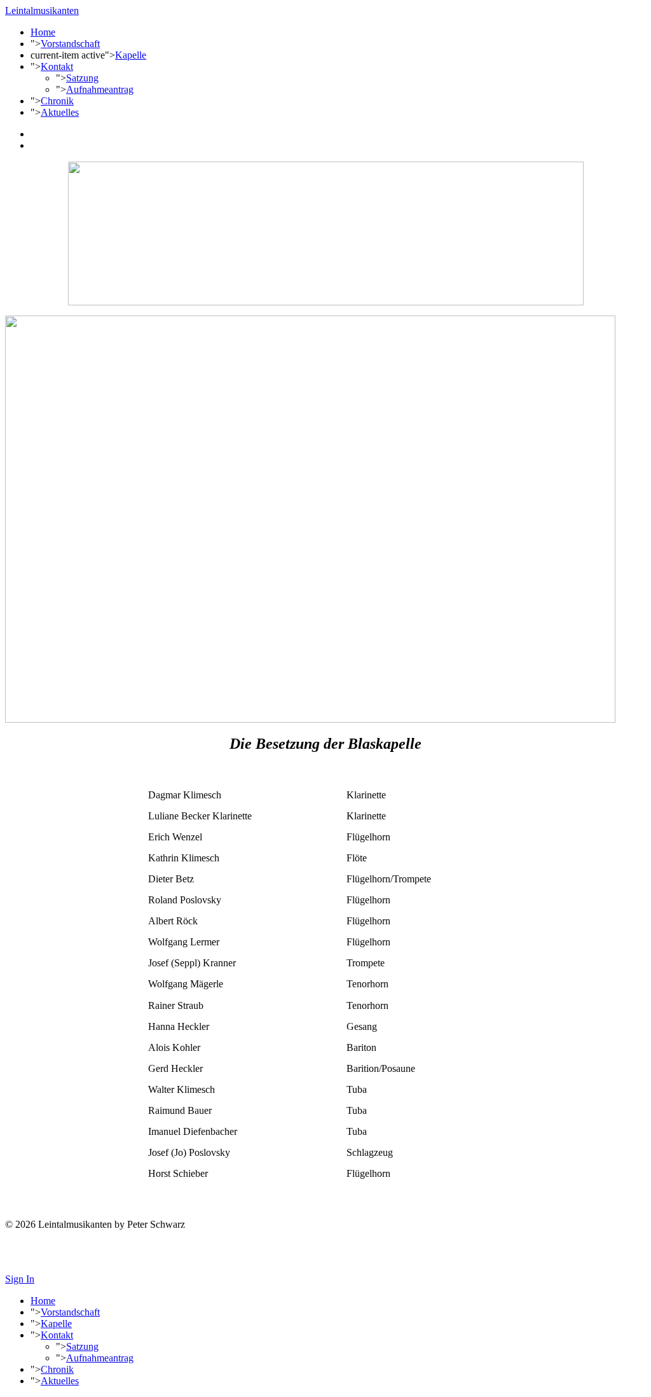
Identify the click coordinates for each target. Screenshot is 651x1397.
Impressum (27, 1246)
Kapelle (130, 55)
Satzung (82, 78)
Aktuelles (60, 112)
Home (43, 32)
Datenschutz (30, 1257)
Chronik (57, 100)
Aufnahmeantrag (100, 89)
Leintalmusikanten (42, 10)
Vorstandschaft (70, 43)
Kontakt (57, 66)
